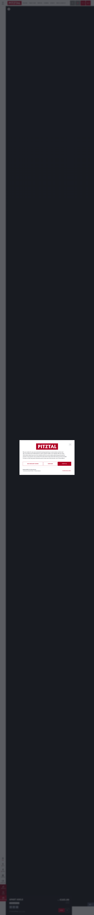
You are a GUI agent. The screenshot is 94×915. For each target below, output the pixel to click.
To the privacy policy (66, 470)
